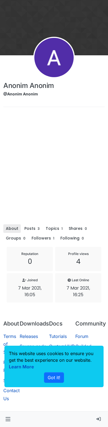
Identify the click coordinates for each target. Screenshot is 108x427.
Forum (81, 336)
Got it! (54, 377)
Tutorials (58, 336)
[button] (8, 419)
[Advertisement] (54, 168)
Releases (29, 336)
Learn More (21, 366)
